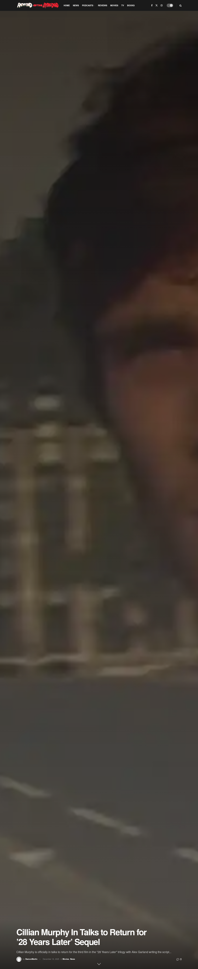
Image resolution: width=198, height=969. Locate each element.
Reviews (102, 5)
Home (67, 5)
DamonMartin (31, 959)
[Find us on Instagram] (162, 5)
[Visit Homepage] (38, 5)
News (76, 5)
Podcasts (87, 5)
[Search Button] (180, 5)
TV (122, 5)
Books (131, 5)
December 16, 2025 (51, 959)
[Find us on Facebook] (151, 5)
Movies (114, 5)
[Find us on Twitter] (156, 5)
